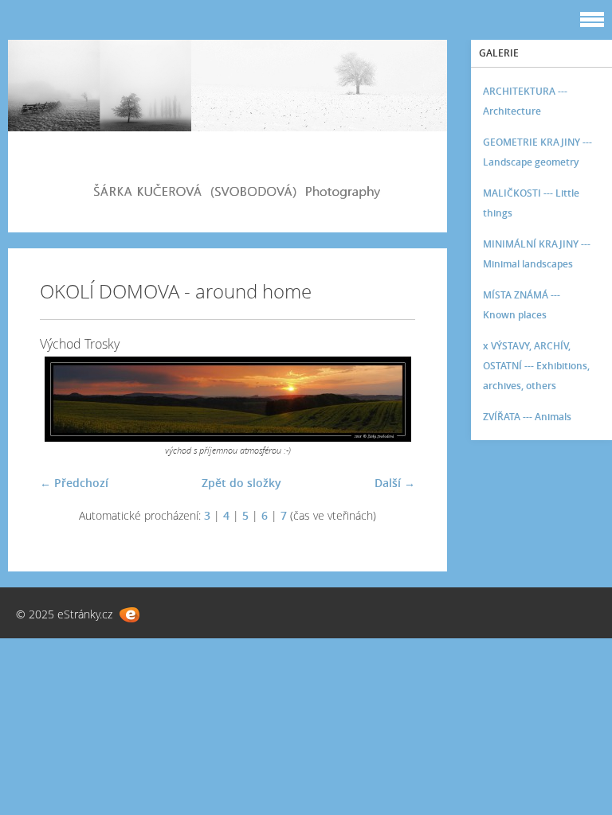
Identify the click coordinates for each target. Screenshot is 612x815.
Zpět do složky (241, 482)
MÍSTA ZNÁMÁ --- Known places (521, 305)
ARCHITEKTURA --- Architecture (525, 101)
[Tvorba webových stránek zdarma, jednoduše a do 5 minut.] (129, 614)
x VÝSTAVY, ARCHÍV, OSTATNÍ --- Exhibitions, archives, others (536, 365)
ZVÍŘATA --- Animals (527, 416)
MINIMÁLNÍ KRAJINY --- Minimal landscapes (536, 254)
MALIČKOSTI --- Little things (531, 203)
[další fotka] (389, 399)
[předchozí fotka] (66, 399)
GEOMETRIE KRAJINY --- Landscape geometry (537, 152)
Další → (395, 482)
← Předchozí (74, 482)
